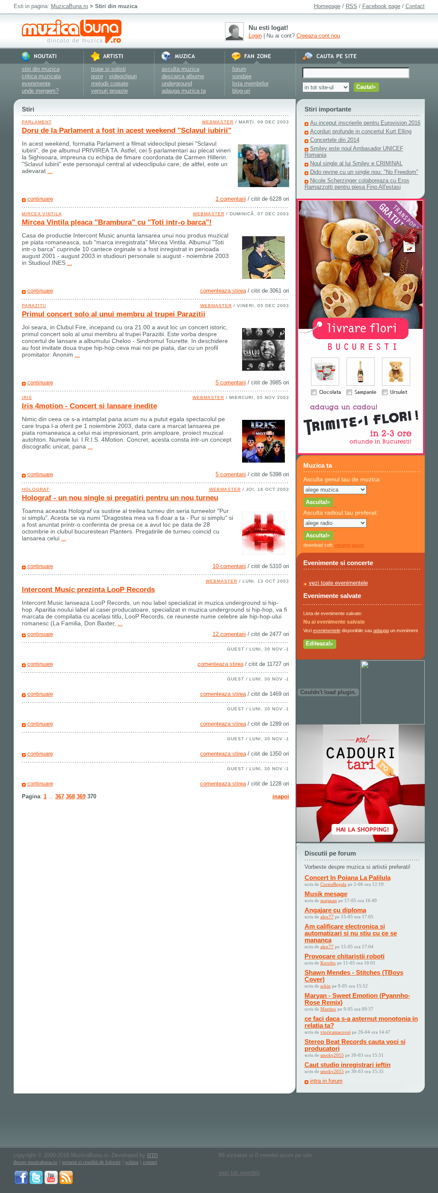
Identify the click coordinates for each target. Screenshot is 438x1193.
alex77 (327, 916)
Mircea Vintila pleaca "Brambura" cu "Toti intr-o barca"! (117, 222)
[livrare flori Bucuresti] (360, 453)
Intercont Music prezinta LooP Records (88, 590)
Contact (415, 6)
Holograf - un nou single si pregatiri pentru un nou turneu (120, 498)
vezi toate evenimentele (338, 583)
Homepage (327, 6)
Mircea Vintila (42, 213)
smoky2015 (332, 1055)
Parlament (37, 122)
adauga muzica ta (184, 91)
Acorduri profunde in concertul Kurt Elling (360, 131)
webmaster (218, 122)
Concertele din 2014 (334, 140)
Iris (27, 397)
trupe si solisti (108, 69)
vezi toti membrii (239, 1173)
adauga (381, 630)
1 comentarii (231, 199)
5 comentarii (231, 382)
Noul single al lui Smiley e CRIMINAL (356, 163)
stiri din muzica (40, 69)
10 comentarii (229, 566)
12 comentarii (229, 634)
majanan (328, 900)
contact (150, 1162)
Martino (328, 1008)
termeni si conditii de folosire (91, 1162)
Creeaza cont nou (318, 35)
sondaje (242, 76)
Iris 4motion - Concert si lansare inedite (89, 406)
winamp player (349, 545)
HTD (152, 1155)
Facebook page (381, 6)
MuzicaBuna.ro (69, 6)
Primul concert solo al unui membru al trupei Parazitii (113, 314)
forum (239, 69)
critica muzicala (41, 76)
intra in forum (326, 1081)
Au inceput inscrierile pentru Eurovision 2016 (365, 123)
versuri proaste (109, 91)
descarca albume (183, 76)
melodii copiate (109, 83)
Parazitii (34, 305)
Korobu (328, 962)
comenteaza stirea (223, 290)
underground (177, 83)
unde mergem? (40, 91)
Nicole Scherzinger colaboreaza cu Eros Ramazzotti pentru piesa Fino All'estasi (357, 183)
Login (255, 35)
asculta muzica (180, 69)
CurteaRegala (333, 884)
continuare (40, 199)
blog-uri (241, 91)
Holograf (36, 489)
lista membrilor (250, 83)
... (50, 170)
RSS (351, 6)
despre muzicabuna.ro (35, 1162)
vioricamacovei (335, 1032)
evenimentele (326, 630)
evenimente (36, 83)
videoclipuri (123, 76)
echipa (131, 1162)
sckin (325, 985)
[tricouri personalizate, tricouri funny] (393, 722)
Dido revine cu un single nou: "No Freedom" (364, 172)
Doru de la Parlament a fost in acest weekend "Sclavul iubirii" (126, 130)
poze (97, 76)
